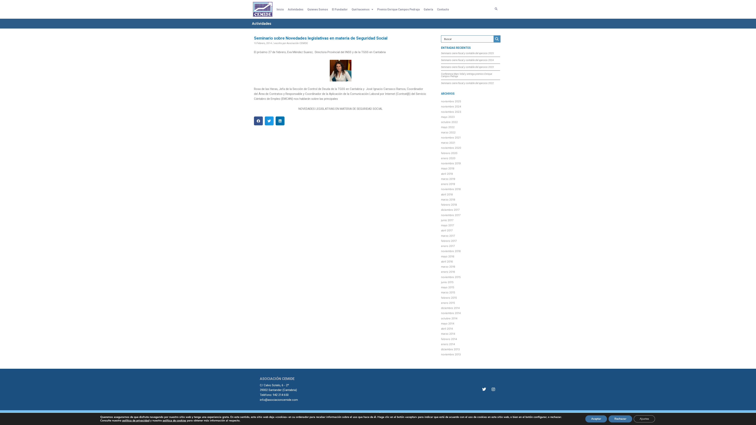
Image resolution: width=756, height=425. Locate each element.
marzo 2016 (448, 266)
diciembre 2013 (450, 349)
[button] (258, 120)
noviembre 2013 (451, 354)
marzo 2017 (448, 235)
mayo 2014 (447, 323)
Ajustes (644, 419)
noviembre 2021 (451, 137)
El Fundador (340, 9)
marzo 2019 (448, 178)
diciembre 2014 (450, 308)
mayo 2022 (448, 127)
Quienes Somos (317, 9)
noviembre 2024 (451, 106)
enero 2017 (448, 246)
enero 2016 (448, 271)
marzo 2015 (448, 292)
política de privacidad (135, 420)
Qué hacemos (361, 9)
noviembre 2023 (451, 111)
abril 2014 (447, 328)
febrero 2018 (449, 204)
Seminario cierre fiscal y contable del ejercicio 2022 (467, 83)
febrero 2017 (449, 240)
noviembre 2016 (451, 251)
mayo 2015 (447, 287)
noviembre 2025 (451, 101)
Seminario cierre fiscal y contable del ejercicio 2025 (467, 53)
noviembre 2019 (451, 163)
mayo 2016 (447, 256)
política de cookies (174, 420)
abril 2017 (447, 230)
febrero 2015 (449, 297)
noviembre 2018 (451, 189)
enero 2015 (448, 302)
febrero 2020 (449, 153)
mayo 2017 (447, 225)
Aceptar (596, 419)
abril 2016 (447, 261)
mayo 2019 (447, 168)
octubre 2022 (449, 122)
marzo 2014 (448, 333)
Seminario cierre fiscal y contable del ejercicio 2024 (467, 60)
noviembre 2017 (450, 215)
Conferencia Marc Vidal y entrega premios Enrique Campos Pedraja (466, 75)
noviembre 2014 (451, 313)
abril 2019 (447, 173)
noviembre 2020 (451, 147)
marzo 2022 (448, 132)
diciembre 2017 (450, 209)
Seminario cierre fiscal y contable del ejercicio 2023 (467, 67)
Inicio (280, 9)
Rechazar (620, 419)
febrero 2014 (449, 339)
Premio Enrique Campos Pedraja (398, 9)
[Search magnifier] (497, 39)
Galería (428, 9)
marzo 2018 (448, 199)
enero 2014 (448, 344)
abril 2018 (447, 194)
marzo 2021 (448, 142)
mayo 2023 (448, 116)
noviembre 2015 (451, 277)
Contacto (443, 9)
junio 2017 (447, 220)
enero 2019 (448, 184)
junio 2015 (447, 282)
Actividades (295, 9)
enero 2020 (448, 158)
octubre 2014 (449, 318)
